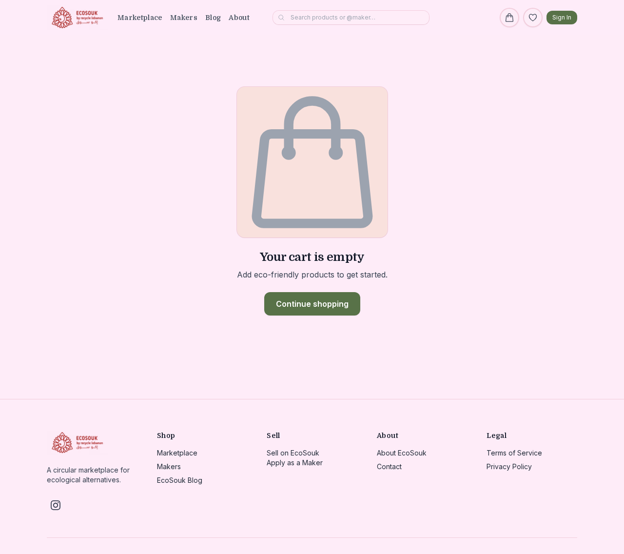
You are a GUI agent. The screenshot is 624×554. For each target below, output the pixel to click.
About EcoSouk (402, 453)
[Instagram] (55, 505)
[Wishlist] (533, 17)
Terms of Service (514, 453)
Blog (213, 17)
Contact (389, 466)
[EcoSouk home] (77, 17)
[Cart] (509, 17)
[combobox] (351, 17)
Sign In (561, 17)
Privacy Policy (509, 466)
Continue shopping (312, 304)
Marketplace (139, 17)
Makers (183, 17)
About (239, 17)
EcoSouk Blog (179, 480)
